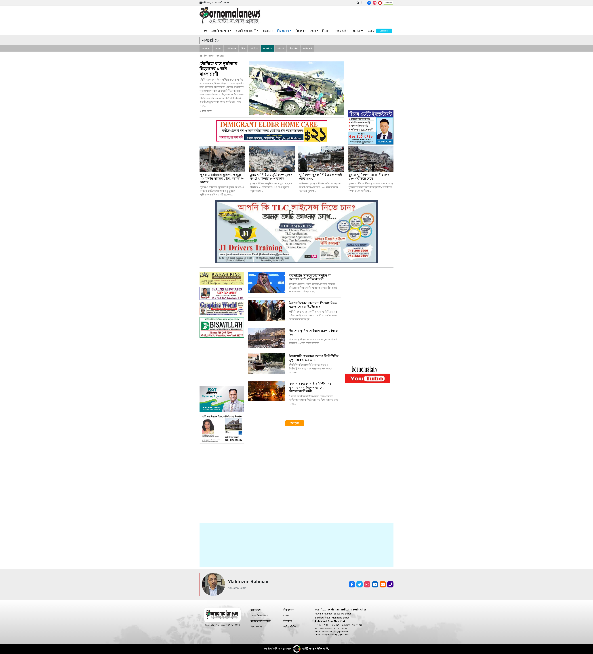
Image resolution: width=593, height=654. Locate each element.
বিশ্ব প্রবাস (300, 31)
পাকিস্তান (231, 48)
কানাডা (206, 48)
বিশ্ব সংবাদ (283, 31)
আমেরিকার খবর (220, 31)
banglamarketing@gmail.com (335, 634)
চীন (243, 48)
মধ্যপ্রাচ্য (267, 48)
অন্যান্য (357, 31)
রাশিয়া (254, 48)
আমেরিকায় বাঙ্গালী (245, 31)
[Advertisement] (296, 545)
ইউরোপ (293, 48)
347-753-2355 (326, 628)
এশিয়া (280, 48)
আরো (294, 423)
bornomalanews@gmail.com (335, 631)
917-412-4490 (340, 628)
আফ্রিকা (307, 48)
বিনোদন (326, 31)
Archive (388, 2)
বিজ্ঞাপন (384, 30)
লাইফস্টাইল (342, 31)
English (371, 31)
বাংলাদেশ (267, 31)
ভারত (218, 48)
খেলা (313, 31)
